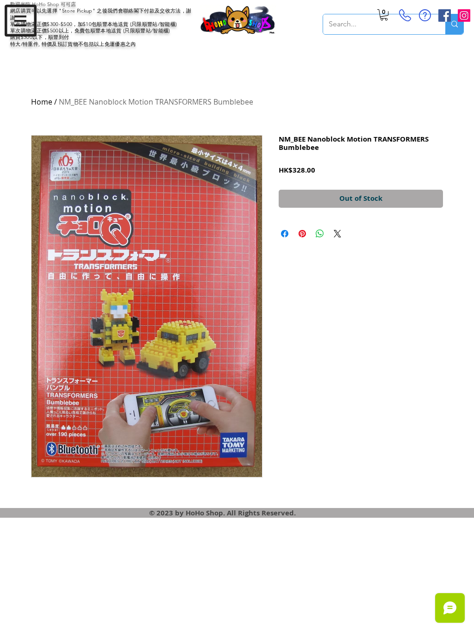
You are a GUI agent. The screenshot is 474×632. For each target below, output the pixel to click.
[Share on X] (337, 233)
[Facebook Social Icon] (444, 15)
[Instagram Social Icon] (464, 15)
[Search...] (454, 24)
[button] (21, 21)
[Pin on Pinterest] (302, 233)
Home (41, 102)
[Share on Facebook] (284, 233)
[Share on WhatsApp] (319, 233)
